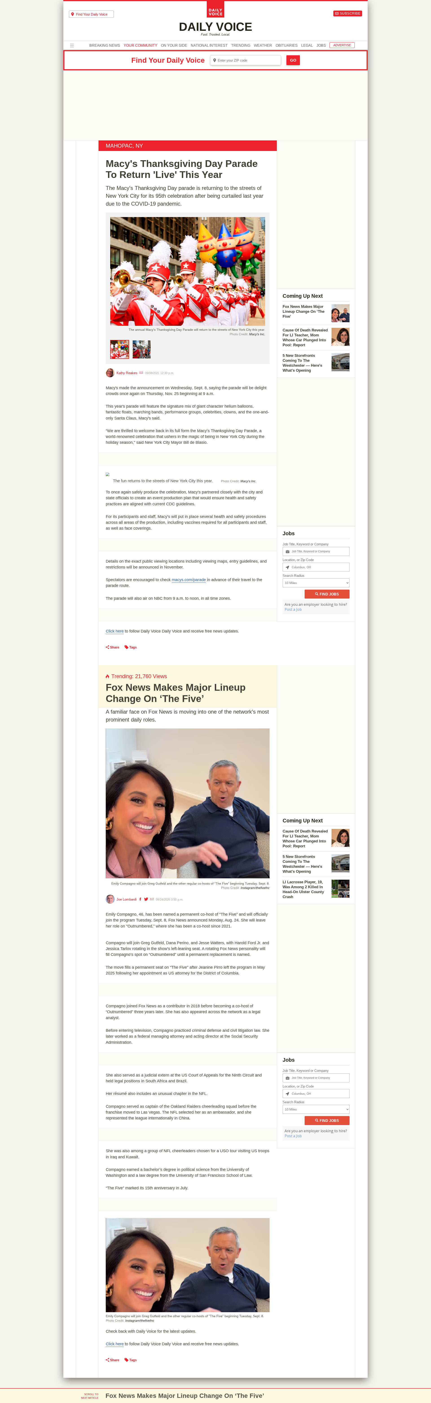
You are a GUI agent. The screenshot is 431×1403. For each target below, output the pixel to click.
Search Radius (293, 575)
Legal (307, 45)
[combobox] (91, 14)
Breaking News (104, 45)
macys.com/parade (189, 579)
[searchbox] (95, 14)
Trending (240, 45)
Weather (263, 45)
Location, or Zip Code (298, 560)
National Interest (209, 45)
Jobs (321, 45)
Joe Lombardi (126, 899)
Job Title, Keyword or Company (306, 544)
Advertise (342, 45)
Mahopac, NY (124, 146)
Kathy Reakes (127, 373)
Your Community (140, 45)
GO (293, 60)
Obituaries (287, 45)
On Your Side (174, 45)
